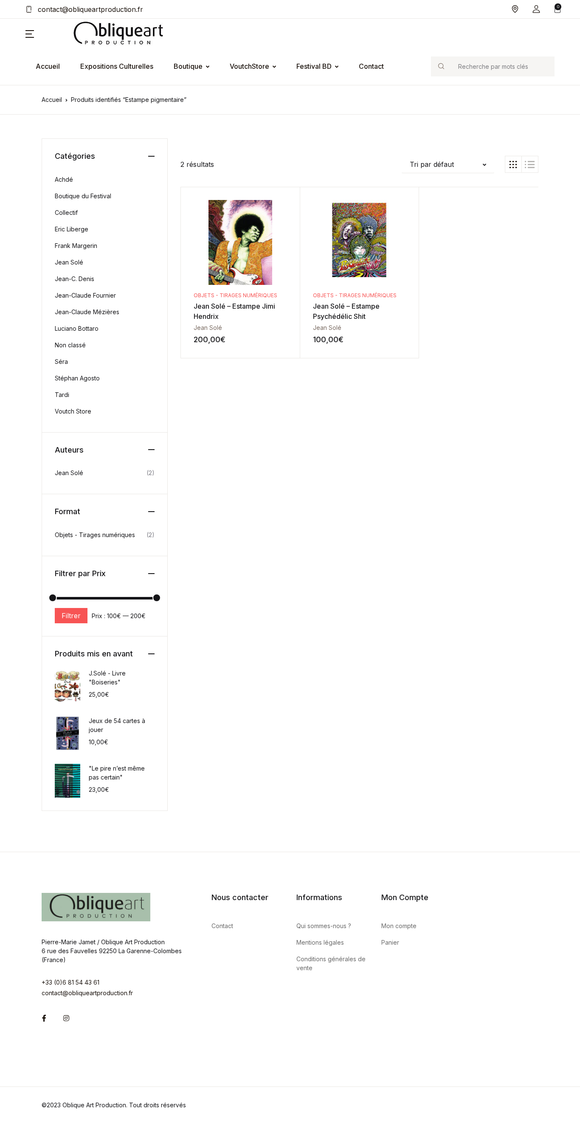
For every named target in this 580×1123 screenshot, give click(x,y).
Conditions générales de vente (331, 963)
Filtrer (71, 615)
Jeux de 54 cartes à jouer (117, 725)
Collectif (66, 212)
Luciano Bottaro (77, 328)
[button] (536, 9)
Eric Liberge (71, 229)
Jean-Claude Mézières (87, 311)
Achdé (64, 179)
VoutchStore (249, 66)
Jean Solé (208, 327)
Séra (61, 361)
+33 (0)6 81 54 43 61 (70, 982)
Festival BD (314, 66)
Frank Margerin (76, 245)
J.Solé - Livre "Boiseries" (107, 678)
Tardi (62, 394)
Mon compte (399, 925)
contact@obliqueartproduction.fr (89, 9)
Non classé (70, 345)
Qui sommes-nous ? (323, 925)
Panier (390, 942)
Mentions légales (320, 942)
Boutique (188, 66)
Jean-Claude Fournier (85, 295)
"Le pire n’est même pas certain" (117, 773)
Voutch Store (73, 411)
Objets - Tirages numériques (235, 295)
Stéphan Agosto (77, 378)
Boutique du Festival (83, 196)
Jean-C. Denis (74, 278)
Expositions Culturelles (116, 66)
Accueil (48, 66)
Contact (371, 66)
